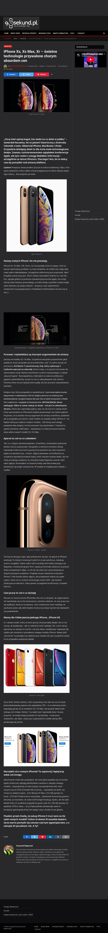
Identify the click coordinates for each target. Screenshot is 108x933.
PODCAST (81, 33)
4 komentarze (63, 66)
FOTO (72, 33)
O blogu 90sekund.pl (82, 211)
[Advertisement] (54, 8)
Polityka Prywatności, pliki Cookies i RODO (89, 219)
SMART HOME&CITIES (60, 33)
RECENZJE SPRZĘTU (29, 33)
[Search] (104, 33)
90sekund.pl (7, 929)
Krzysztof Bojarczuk (18, 66)
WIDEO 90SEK (15, 33)
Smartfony (8, 46)
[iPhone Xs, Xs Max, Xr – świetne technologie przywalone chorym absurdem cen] (37, 95)
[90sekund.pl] (21, 23)
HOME (6, 33)
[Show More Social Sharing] (52, 74)
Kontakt (77, 215)
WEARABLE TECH (45, 33)
